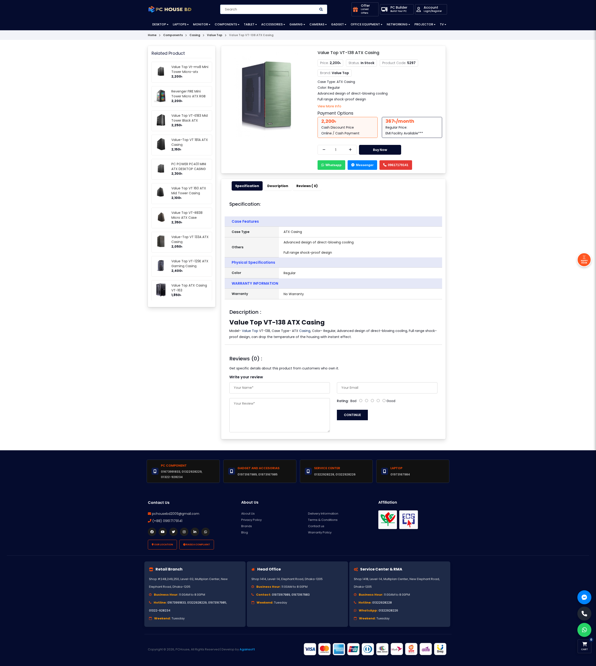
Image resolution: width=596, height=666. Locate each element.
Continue (352, 415)
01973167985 (217, 602)
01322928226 (388, 610)
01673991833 (176, 602)
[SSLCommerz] (374, 649)
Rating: (343, 401)
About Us (248, 513)
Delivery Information (323, 513)
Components (226, 24)
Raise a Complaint (198, 544)
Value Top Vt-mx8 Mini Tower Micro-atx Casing (189, 72)
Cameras (316, 24)
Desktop (159, 24)
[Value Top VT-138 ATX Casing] (266, 94)
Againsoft (247, 649)
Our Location (163, 544)
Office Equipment (365, 24)
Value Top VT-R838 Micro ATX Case (187, 215)
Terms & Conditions (323, 520)
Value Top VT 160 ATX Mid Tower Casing (188, 190)
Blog (244, 532)
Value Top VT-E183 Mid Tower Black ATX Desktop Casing (189, 120)
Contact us (316, 526)
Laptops (179, 24)
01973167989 (281, 594)
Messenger (364, 165)
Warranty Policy (320, 532)
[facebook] (152, 532)
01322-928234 (159, 610)
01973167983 (300, 594)
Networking (397, 24)
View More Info (329, 106)
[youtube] (163, 532)
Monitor (200, 24)
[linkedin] (195, 532)
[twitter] (173, 532)
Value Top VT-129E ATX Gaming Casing (189, 263)
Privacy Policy (251, 520)
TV (442, 24)
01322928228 (382, 602)
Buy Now (380, 149)
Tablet (249, 24)
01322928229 (197, 602)
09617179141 (398, 165)
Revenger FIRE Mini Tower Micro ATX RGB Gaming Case (188, 96)
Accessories (272, 24)
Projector (423, 24)
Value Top (250, 330)
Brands (246, 526)
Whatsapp (333, 165)
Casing (304, 330)
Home (152, 35)
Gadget (337, 24)
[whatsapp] (205, 532)
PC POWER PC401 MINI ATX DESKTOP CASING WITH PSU (188, 169)
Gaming (296, 24)
